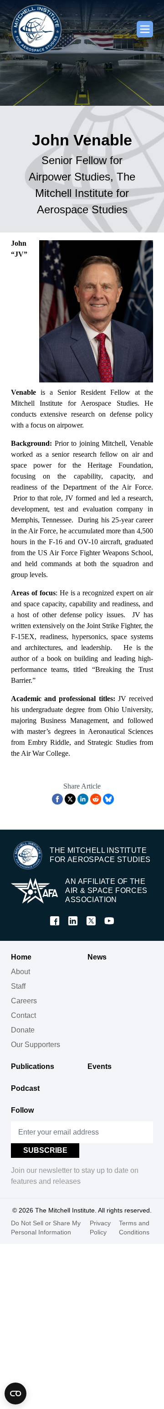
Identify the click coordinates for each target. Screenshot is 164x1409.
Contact (23, 1015)
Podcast (25, 1088)
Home (21, 957)
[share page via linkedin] (82, 799)
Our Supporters (35, 1044)
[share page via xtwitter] (70, 799)
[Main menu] (145, 29)
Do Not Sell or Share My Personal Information (46, 1227)
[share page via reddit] (95, 799)
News (97, 957)
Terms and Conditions (134, 1227)
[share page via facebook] (57, 799)
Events (99, 1066)
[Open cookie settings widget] (15, 1393)
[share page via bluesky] (108, 799)
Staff (18, 986)
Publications (32, 1066)
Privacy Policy (100, 1227)
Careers (24, 1001)
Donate (23, 1030)
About (20, 971)
